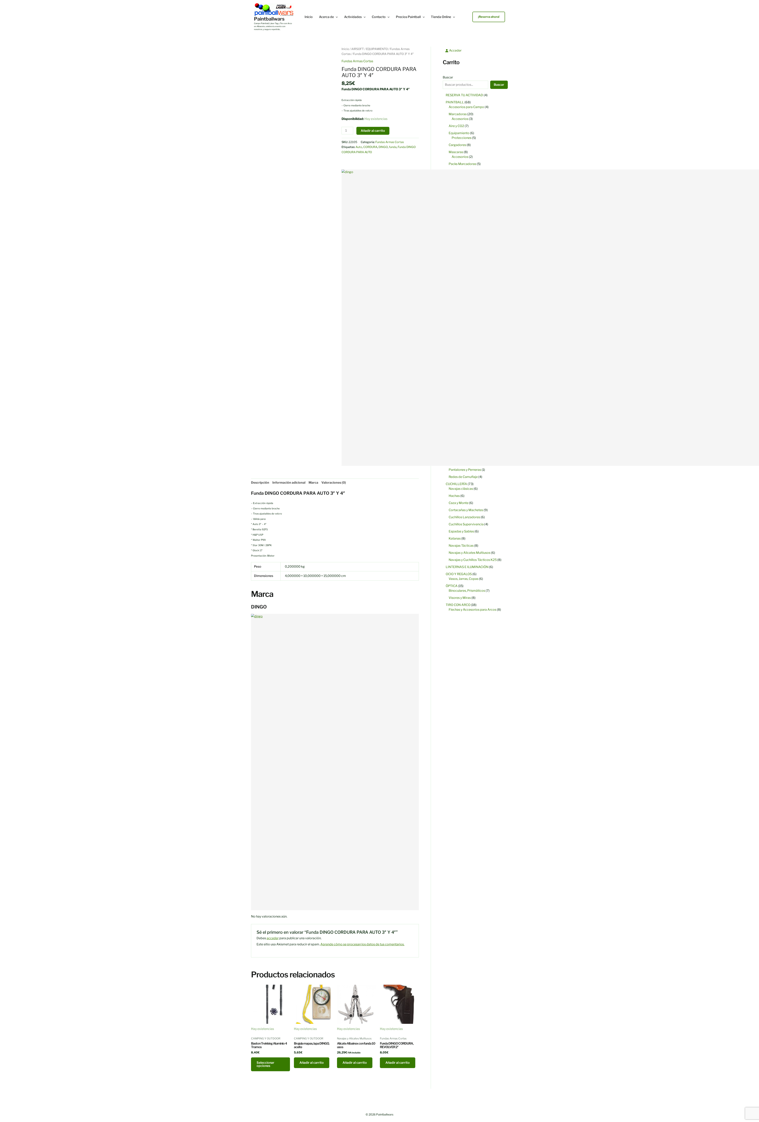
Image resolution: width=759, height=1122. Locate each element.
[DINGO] (335, 762)
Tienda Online (441, 17)
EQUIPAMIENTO (377, 49)
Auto (359, 147)
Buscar (448, 77)
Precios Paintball (408, 17)
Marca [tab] (313, 482)
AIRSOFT (357, 49)
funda (392, 147)
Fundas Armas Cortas (357, 61)
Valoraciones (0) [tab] (333, 482)
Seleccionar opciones (265, 1064)
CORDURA (370, 147)
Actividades (353, 17)
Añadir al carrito (373, 131)
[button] (336, 17)
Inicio (309, 17)
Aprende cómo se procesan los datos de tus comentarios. (362, 944)
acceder (273, 938)
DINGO (383, 147)
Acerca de (326, 17)
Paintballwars (269, 19)
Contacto (379, 17)
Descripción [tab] (260, 482)
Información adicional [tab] (288, 482)
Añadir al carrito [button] (311, 1063)
